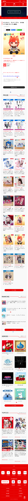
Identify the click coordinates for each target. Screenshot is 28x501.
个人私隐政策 (20, 493)
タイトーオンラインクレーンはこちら (11, 76)
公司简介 (20, 1)
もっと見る (14, 290)
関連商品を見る (14, 87)
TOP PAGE (7, 488)
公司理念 (7, 490)
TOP (2, 17)
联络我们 (20, 496)
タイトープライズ (8, 17)
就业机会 (20, 490)
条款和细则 (7, 496)
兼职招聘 (7, 493)
